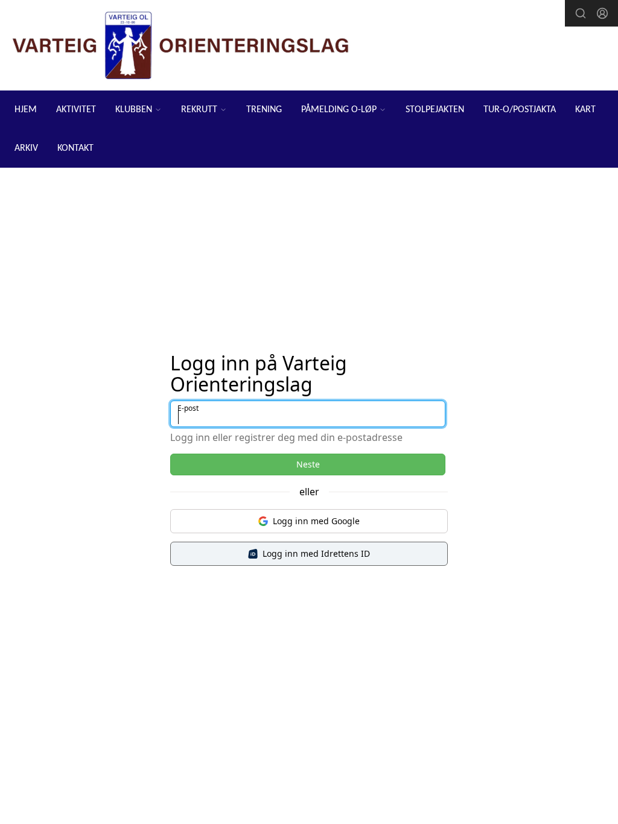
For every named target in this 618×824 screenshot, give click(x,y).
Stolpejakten (435, 110)
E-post (188, 408)
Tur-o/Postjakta (519, 110)
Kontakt (75, 148)
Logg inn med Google (316, 521)
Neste (308, 464)
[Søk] (580, 13)
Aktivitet (76, 110)
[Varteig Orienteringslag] (181, 45)
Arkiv (26, 148)
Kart (585, 110)
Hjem (25, 110)
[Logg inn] (602, 13)
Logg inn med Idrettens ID (316, 553)
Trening (264, 110)
